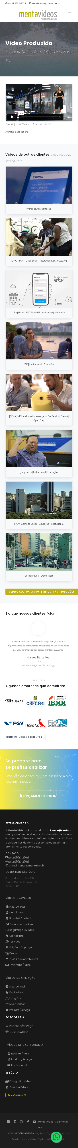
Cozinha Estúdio (19, 1087)
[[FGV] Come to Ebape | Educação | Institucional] (39, 500)
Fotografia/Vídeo (20, 1081)
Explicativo (16, 992)
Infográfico (16, 998)
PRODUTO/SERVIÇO (21, 1026)
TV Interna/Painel (20, 965)
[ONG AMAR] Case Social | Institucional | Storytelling (39, 260)
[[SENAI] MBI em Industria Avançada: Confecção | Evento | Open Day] (39, 392)
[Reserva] (35, 722)
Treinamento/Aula (21, 924)
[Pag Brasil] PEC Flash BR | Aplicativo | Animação (39, 312)
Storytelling (16, 936)
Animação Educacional (17, 132)
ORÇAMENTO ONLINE (40, 796)
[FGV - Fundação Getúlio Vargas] (13, 722)
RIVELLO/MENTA (25, 1133)
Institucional (17, 906)
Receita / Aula (20, 1053)
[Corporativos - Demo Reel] (39, 552)
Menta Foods (45, 1121)
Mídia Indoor (17, 1004)
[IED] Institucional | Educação (39, 364)
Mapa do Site (18, 1095)
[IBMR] (57, 700)
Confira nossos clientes (24, 737)
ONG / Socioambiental (23, 959)
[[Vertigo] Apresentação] (39, 185)
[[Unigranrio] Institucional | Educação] (39, 448)
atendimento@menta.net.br (26, 865)
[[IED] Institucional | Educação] (39, 341)
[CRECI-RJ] (35, 700)
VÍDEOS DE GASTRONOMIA (25, 1045)
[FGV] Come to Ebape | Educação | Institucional (38, 524)
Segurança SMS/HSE (22, 930)
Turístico (14, 941)
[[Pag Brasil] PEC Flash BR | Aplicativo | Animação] (39, 289)
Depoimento (17, 912)
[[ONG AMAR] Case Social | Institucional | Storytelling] (39, 237)
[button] (34, 680)
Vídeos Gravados (18, 898)
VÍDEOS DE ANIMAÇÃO (20, 978)
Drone (13, 953)
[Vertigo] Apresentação (38, 209)
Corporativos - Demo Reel (38, 575)
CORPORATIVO (18, 1032)
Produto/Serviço (19, 1010)
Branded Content (20, 918)
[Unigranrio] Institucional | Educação (39, 472)
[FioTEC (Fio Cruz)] (57, 722)
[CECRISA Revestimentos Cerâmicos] (13, 700)
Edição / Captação (21, 947)
